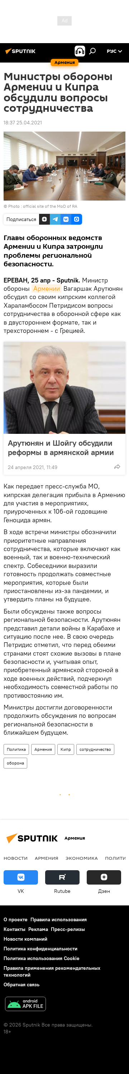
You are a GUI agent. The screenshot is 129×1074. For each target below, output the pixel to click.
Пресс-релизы (68, 929)
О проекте (16, 919)
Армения (43, 749)
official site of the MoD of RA (50, 206)
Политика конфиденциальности (40, 948)
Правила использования (58, 919)
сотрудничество (95, 749)
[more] (117, 466)
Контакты (14, 929)
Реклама (38, 929)
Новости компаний (25, 939)
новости (16, 858)
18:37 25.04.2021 (23, 122)
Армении (46, 288)
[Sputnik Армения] (21, 54)
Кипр (66, 749)
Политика (16, 749)
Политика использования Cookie (42, 958)
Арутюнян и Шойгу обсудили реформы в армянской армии (61, 447)
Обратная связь (21, 984)
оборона (15, 763)
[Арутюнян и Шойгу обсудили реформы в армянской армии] (64, 388)
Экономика (82, 858)
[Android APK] (25, 1005)
